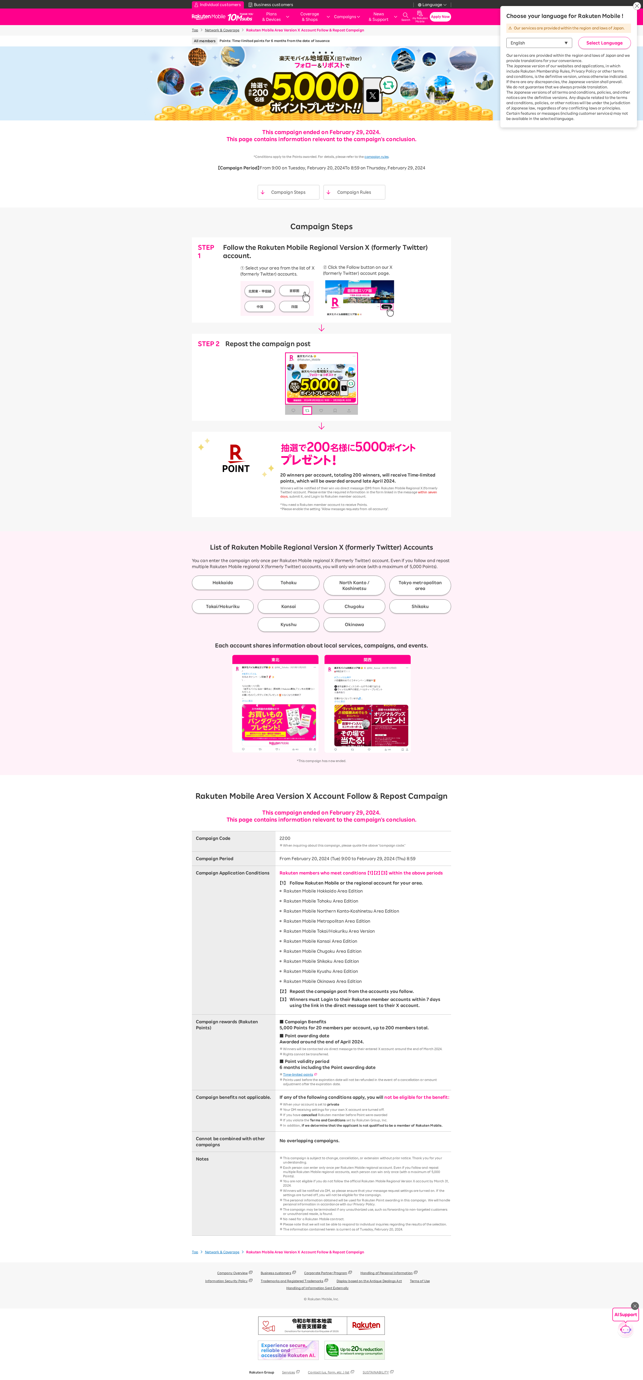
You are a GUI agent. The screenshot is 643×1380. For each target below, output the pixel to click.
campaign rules (376, 156)
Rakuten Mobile (210, 17)
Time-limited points (298, 1074)
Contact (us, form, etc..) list (328, 1372)
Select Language (604, 43)
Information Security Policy (226, 1280)
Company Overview (232, 1272)
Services (288, 1372)
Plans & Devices (271, 17)
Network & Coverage (222, 30)
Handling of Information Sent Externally (317, 1287)
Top (195, 30)
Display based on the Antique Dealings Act (369, 1280)
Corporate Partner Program (325, 1272)
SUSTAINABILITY (376, 1372)
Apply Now (440, 16)
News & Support (379, 17)
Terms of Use (420, 1280)
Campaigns (345, 17)
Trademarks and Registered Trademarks (292, 1280)
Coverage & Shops (309, 17)
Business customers (276, 1272)
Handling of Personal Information (386, 1272)
